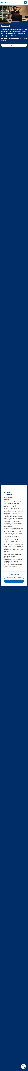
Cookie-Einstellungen (14, 574)
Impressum (6, 499)
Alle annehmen (14, 581)
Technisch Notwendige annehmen (14, 577)
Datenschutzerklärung (9, 497)
